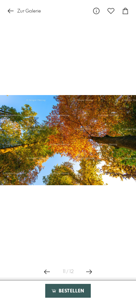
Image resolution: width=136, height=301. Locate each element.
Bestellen (70, 291)
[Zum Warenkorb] (125, 11)
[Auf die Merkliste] (111, 11)
